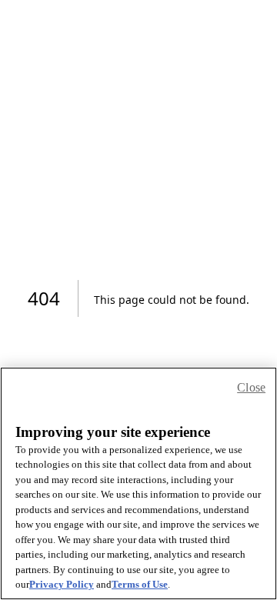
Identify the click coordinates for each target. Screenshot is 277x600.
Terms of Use (140, 584)
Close (251, 387)
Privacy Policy (61, 584)
